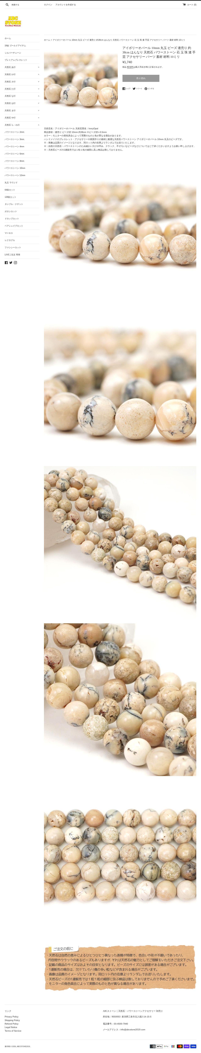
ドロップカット (12, 218)
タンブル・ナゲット (14, 204)
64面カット (10, 190)
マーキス (9, 233)
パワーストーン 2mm (14, 132)
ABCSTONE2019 (23, 1046)
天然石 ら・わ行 (22, 125)
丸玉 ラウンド (11, 182)
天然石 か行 (22, 74)
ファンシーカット (13, 247)
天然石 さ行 (22, 81)
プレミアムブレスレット (16, 60)
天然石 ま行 (22, 110)
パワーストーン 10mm (15, 168)
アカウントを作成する (65, 5)
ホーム (8, 38)
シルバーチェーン (13, 53)
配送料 (130, 67)
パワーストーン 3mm (14, 139)
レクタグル (10, 240)
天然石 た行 (22, 89)
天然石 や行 (22, 118)
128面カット (10, 197)
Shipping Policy (12, 1020)
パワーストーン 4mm (14, 146)
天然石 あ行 (22, 67)
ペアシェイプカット (14, 226)
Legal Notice (11, 1027)
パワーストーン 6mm (14, 154)
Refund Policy (11, 1023)
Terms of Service (13, 1031)
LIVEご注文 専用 (12, 254)
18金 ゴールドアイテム (15, 45)
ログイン (48, 5)
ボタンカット (11, 211)
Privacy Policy (11, 1016)
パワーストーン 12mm (15, 175)
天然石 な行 (22, 96)
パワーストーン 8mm (14, 161)
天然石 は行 (22, 103)
